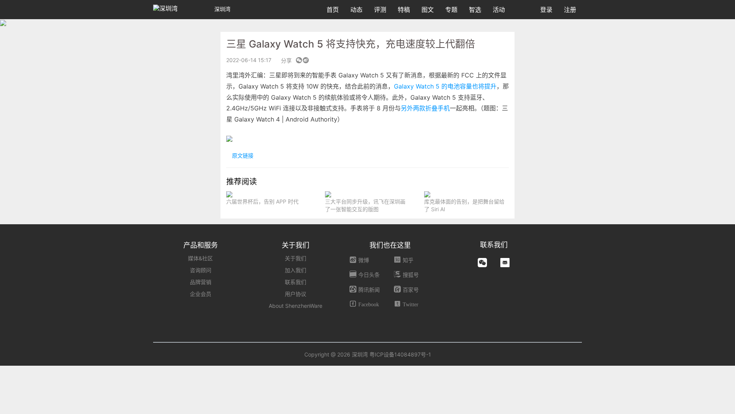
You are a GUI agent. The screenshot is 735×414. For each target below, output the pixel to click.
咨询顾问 (200, 270)
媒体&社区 (200, 258)
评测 (380, 9)
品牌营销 (200, 282)
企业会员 (200, 294)
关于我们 (295, 258)
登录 (546, 9)
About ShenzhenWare (295, 305)
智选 (475, 9)
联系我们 (295, 282)
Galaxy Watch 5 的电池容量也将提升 (445, 86)
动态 (356, 9)
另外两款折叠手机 (425, 108)
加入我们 (295, 270)
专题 (451, 9)
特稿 (404, 9)
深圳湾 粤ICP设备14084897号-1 (391, 354)
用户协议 (295, 294)
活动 (499, 9)
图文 (427, 9)
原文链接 (241, 155)
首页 (333, 9)
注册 (570, 9)
